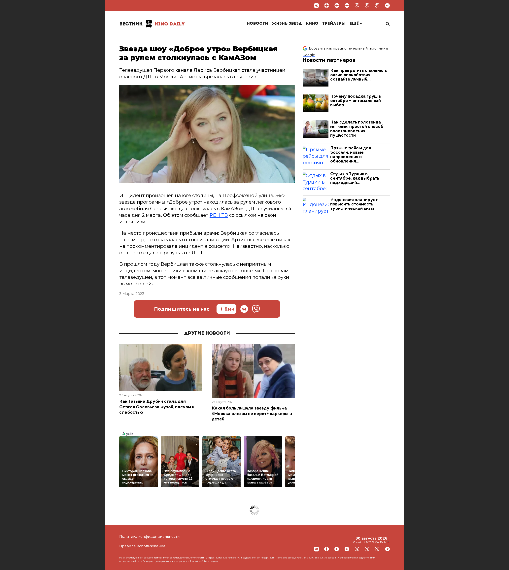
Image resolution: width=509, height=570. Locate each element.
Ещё (355, 24)
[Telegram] (387, 5)
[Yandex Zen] (326, 5)
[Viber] (357, 5)
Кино (312, 24)
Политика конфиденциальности (149, 536)
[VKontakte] (316, 5)
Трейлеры (334, 24)
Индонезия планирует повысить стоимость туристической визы (354, 204)
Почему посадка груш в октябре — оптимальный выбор (355, 101)
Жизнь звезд (287, 24)
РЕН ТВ (219, 215)
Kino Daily (152, 24)
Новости (257, 24)
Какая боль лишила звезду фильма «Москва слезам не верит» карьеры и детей (252, 414)
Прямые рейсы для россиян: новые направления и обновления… (350, 155)
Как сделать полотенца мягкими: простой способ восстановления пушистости (356, 129)
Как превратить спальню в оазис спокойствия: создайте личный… (358, 75)
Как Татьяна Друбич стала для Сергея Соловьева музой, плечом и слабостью (156, 407)
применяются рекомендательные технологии (179, 557)
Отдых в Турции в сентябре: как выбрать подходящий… (354, 178)
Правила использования (142, 546)
